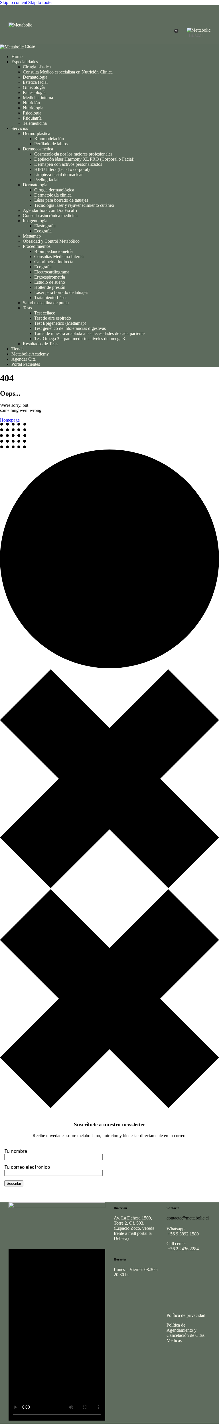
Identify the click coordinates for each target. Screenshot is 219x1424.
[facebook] (189, 1267)
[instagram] (173, 1267)
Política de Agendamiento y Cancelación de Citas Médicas (185, 1333)
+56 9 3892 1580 (183, 1233)
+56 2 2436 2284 (183, 1248)
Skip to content (13, 2)
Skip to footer (40, 2)
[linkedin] (173, 1280)
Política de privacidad (186, 1315)
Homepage (10, 420)
